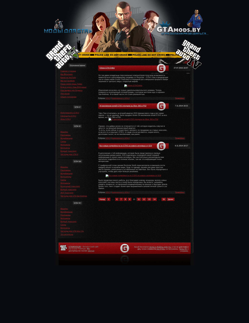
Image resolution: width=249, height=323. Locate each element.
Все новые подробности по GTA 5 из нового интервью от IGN (125, 146)
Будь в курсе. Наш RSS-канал (73, 87)
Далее (170, 199)
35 (164, 199)
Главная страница (68, 71)
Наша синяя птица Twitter (71, 84)
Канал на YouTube (68, 77)
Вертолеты (65, 148)
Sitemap (91, 251)
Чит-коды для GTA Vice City (72, 231)
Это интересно (66, 234)
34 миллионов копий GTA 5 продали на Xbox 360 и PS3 (122, 106)
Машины (64, 132)
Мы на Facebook (67, 81)
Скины (63, 141)
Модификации (66, 138)
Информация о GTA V (69, 113)
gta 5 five (160, 249)
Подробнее (179, 98)
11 (139, 199)
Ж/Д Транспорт (66, 193)
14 (154, 199)
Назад (102, 199)
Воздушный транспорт (70, 186)
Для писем (65, 94)
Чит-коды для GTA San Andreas (73, 196)
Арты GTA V (65, 119)
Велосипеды (65, 177)
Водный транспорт (68, 151)
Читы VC (183, 249)
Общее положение (68, 97)
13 (149, 199)
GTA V (108, 98)
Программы (65, 135)
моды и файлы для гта (160, 247)
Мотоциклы (65, 145)
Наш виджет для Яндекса (71, 90)
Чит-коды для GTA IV (69, 154)
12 (144, 199)
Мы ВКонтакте (66, 74)
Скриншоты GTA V (68, 116)
